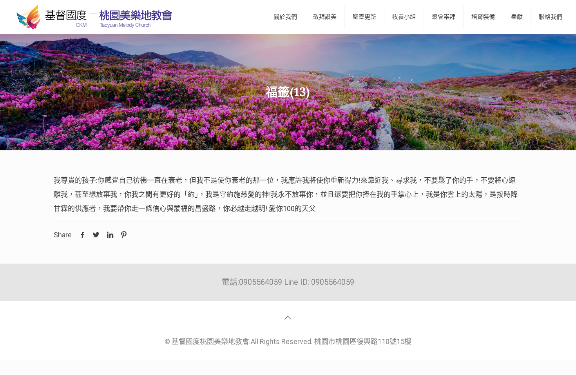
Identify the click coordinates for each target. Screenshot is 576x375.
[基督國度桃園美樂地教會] (93, 17)
